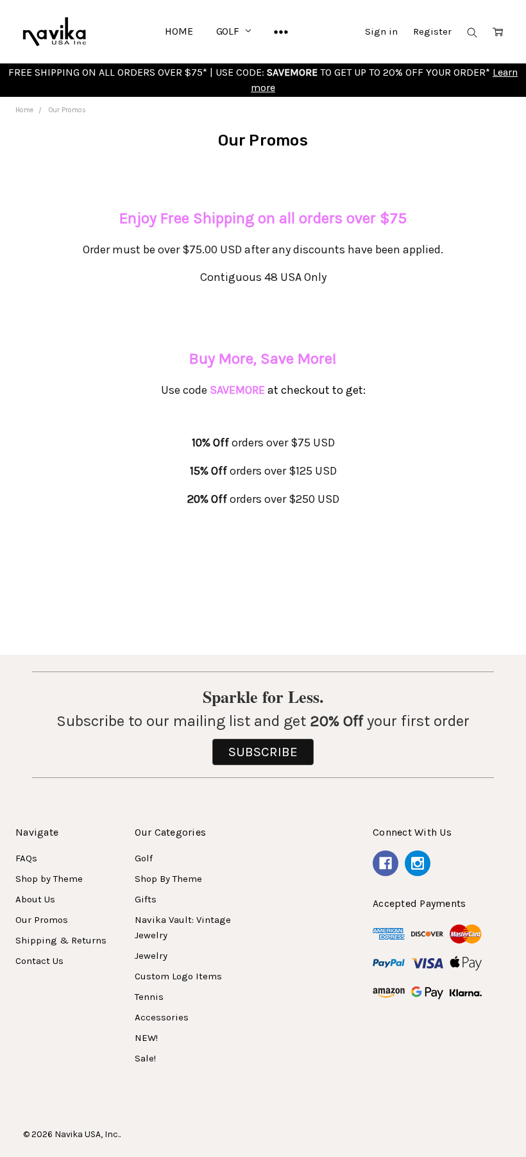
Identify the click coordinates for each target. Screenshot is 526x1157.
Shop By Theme (168, 878)
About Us (35, 899)
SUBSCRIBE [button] (263, 751)
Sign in (381, 31)
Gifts (146, 899)
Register (432, 31)
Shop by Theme (49, 878)
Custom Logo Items (178, 976)
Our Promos (41, 919)
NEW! (146, 1037)
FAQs (26, 858)
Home (178, 31)
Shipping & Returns (60, 940)
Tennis (149, 996)
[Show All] (281, 31)
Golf (229, 31)
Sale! (145, 1058)
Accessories (162, 1017)
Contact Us (39, 961)
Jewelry (151, 955)
